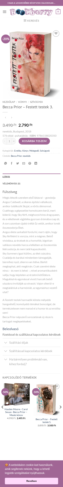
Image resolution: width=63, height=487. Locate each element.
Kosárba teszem (34, 140)
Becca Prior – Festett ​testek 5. (47, 421)
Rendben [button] (31, 481)
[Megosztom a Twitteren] (17, 163)
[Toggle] (6, 343)
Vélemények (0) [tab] (11, 183)
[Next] (60, 414)
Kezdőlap (9, 102)
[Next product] (5, 117)
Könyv (22, 102)
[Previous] (3, 414)
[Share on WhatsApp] (5, 163)
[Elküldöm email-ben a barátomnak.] (24, 163)
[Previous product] (11, 117)
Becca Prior (16, 156)
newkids (27, 156)
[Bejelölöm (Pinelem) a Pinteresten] (30, 163)
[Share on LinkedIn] (36, 163)
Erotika (17, 150)
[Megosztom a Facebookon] (11, 163)
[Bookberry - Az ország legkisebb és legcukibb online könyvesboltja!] (31, 12)
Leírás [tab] (6, 177)
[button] (5, 12)
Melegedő (34, 150)
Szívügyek (36, 102)
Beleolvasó (10, 329)
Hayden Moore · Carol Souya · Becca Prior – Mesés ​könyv (16, 412)
